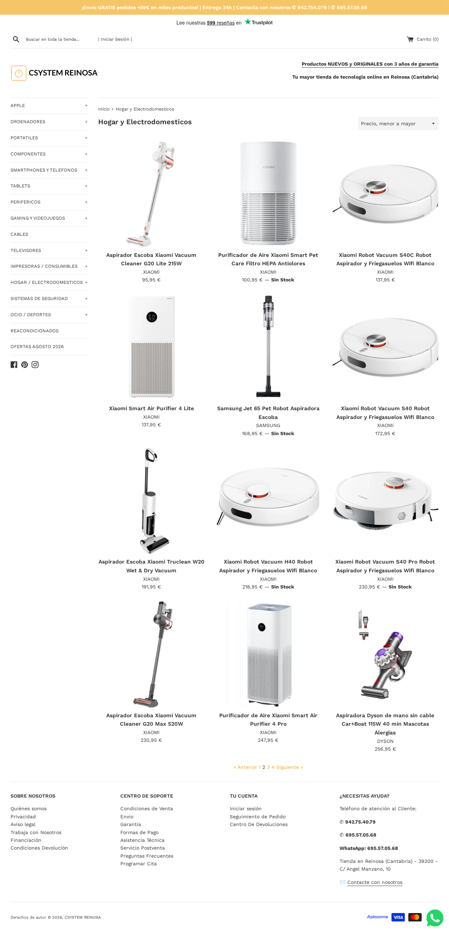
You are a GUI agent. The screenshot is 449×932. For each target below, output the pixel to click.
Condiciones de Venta (146, 808)
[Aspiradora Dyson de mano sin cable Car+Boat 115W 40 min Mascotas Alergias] (385, 654)
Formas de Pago (139, 832)
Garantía (130, 824)
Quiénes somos (29, 808)
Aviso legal (23, 824)
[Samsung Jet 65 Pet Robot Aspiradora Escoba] (268, 347)
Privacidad (23, 816)
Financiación (26, 840)
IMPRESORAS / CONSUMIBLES (49, 266)
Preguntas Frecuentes (146, 856)
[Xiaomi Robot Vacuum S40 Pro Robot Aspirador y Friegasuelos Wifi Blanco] (385, 501)
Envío (126, 816)
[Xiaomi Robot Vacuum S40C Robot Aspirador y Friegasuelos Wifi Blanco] (385, 194)
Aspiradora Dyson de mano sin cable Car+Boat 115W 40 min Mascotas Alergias (385, 724)
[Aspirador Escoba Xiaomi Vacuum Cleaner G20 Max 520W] (151, 654)
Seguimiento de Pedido (258, 816)
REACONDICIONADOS (35, 330)
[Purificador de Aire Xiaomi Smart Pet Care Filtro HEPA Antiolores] (268, 194)
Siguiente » (289, 767)
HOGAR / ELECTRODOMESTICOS (49, 282)
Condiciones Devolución (39, 848)
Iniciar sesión (246, 808)
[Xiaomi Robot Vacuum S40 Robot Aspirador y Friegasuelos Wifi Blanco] (385, 347)
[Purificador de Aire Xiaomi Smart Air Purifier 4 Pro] (268, 654)
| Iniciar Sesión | (115, 39)
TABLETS (49, 185)
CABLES (19, 234)
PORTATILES (49, 137)
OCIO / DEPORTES (49, 314)
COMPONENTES (49, 154)
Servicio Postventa (142, 848)
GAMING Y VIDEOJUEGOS (49, 218)
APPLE (49, 105)
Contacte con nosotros (374, 882)
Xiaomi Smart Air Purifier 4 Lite (151, 408)
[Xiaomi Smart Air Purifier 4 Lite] (151, 347)
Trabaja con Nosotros (36, 832)
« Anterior (245, 767)
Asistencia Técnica (142, 840)
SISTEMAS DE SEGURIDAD (49, 298)
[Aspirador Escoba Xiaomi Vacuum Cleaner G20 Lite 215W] (151, 194)
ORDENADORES (49, 121)
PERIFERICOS (49, 202)
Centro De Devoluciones (259, 824)
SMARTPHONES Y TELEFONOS (49, 170)
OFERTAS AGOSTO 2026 (37, 346)
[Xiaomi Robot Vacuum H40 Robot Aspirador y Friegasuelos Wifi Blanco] (268, 501)
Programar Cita (138, 863)
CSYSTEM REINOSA (83, 917)
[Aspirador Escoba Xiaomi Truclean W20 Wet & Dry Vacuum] (151, 501)
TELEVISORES (49, 250)
